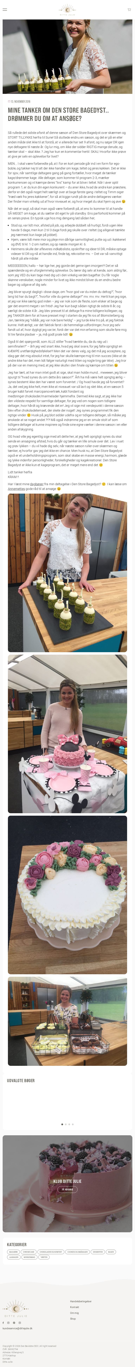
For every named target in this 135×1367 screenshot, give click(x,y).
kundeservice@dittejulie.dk (17, 1328)
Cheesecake (28, 1252)
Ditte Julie (7, 1361)
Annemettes (16, 489)
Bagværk (13, 1252)
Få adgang (67, 1189)
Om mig (74, 1313)
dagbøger (37, 484)
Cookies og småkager (78, 1252)
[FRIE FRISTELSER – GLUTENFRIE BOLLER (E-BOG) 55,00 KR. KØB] (67, 1106)
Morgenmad (29, 1257)
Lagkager (13, 1257)
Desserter (98, 1252)
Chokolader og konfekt (51, 1252)
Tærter (44, 1257)
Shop (73, 1319)
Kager (111, 1252)
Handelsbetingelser (81, 1301)
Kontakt (74, 1307)
